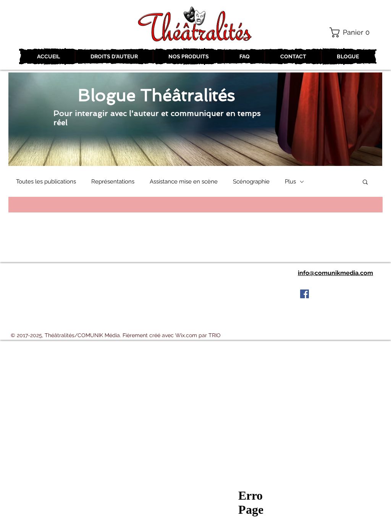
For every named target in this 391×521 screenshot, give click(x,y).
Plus (290, 181)
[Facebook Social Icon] (304, 293)
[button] (352, 32)
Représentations (112, 181)
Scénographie (251, 181)
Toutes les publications (46, 181)
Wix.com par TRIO (198, 335)
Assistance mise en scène (184, 181)
